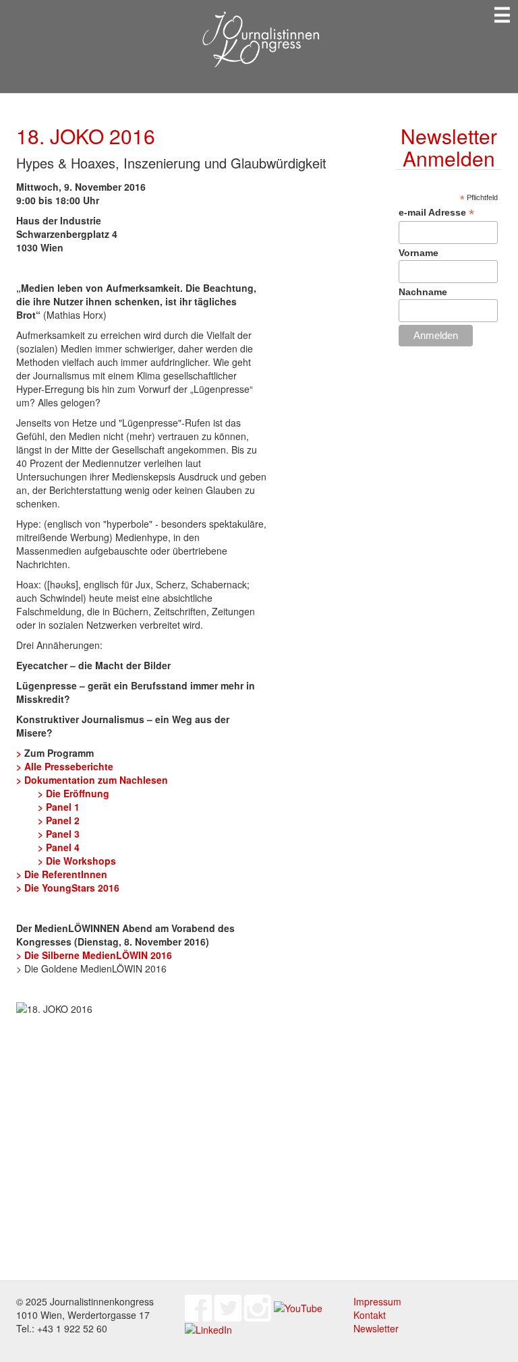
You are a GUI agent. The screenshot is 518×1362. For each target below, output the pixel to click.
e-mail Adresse (436, 212)
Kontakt (369, 1315)
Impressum (377, 1301)
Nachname (423, 291)
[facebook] (198, 1306)
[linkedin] (208, 1328)
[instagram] (257, 1306)
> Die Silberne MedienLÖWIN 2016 (94, 955)
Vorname (418, 252)
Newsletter (376, 1328)
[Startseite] (260, 40)
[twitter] (227, 1306)
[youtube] (298, 1306)
